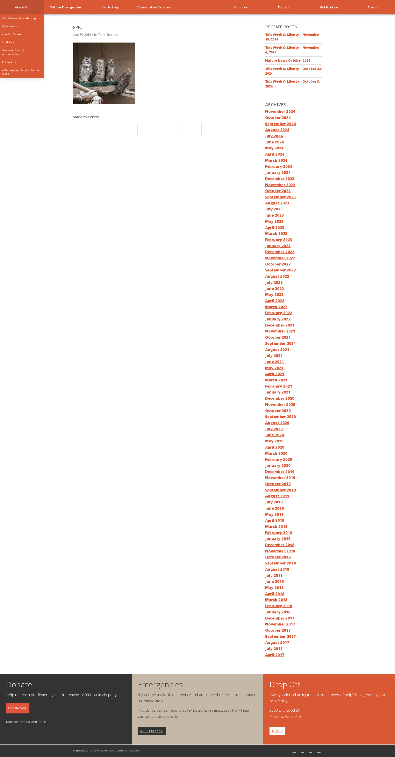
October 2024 (278, 117)
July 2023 (274, 209)
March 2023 (276, 233)
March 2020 (276, 453)
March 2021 (276, 379)
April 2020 (274, 447)
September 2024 (280, 123)
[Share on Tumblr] (169, 129)
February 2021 (278, 386)
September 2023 (280, 196)
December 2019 (279, 471)
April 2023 (274, 227)
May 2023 (274, 221)
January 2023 (277, 245)
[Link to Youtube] (319, 751)
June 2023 (274, 215)
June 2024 (274, 142)
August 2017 (277, 642)
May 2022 (274, 294)
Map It (277, 730)
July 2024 (274, 135)
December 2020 (279, 398)
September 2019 (280, 489)
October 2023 (278, 190)
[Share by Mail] (233, 129)
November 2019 (280, 477)
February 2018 (278, 605)
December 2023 (279, 178)
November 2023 (280, 184)
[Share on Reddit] (212, 129)
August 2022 (277, 276)
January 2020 (277, 465)
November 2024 (280, 111)
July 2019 (274, 502)
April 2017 (274, 654)
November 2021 (280, 331)
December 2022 (279, 251)
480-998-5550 (151, 730)
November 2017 (280, 624)
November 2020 (280, 404)
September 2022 (280, 270)
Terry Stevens (108, 34)
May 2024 (274, 147)
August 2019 (277, 495)
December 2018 (279, 544)
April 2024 (274, 154)
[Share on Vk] (191, 129)
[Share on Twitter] (105, 129)
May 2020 (274, 441)
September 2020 (280, 416)
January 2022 (277, 318)
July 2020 (274, 428)
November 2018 (280, 550)
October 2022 (278, 264)
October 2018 (278, 556)
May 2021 (274, 367)
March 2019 (276, 526)
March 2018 (276, 599)
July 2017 (274, 648)
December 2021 (279, 325)
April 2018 (274, 593)
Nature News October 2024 (287, 60)
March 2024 (276, 160)
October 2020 (278, 410)
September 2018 (280, 563)
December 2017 (279, 618)
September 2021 (280, 343)
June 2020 (274, 434)
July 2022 (274, 282)
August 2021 (277, 349)
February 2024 (278, 166)
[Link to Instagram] (311, 751)
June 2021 (274, 361)
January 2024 (277, 172)
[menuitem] (22, 7)
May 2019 (274, 514)
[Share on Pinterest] (126, 129)
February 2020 (278, 459)
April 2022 (274, 300)
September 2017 (280, 636)
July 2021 (274, 355)
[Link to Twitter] (294, 751)
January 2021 (277, 392)
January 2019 (277, 538)
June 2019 (274, 508)
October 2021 (278, 337)
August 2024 (277, 129)
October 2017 (278, 630)
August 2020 (277, 422)
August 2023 (277, 203)
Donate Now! (17, 708)
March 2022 (276, 306)
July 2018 (274, 575)
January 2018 (277, 611)
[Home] (197, 7)
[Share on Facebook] (84, 129)
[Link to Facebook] (302, 751)
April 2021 (274, 373)
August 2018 (277, 569)
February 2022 (278, 312)
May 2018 (274, 587)
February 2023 (278, 239)
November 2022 (280, 257)
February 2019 (278, 532)
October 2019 (278, 483)
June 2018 (274, 581)
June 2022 (274, 288)
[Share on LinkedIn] (148, 129)
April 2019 (274, 520)
